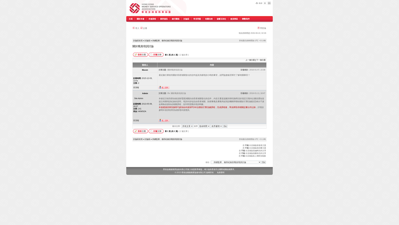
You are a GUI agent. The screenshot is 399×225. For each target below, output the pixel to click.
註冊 (144, 28)
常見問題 (197, 19)
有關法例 (209, 19)
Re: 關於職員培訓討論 (177, 93)
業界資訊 (164, 19)
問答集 (263, 28)
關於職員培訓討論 (143, 46)
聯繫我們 (246, 19)
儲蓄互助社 (221, 19)
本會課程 (152, 19)
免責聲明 (220, 172)
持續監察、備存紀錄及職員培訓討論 (167, 41)
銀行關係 (175, 19)
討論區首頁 (138, 41)
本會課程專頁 (169, 110)
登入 (137, 28)
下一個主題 (261, 60)
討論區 (186, 19)
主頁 (131, 19)
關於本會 (140, 19)
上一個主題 (250, 60)
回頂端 (136, 87)
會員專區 (234, 19)
